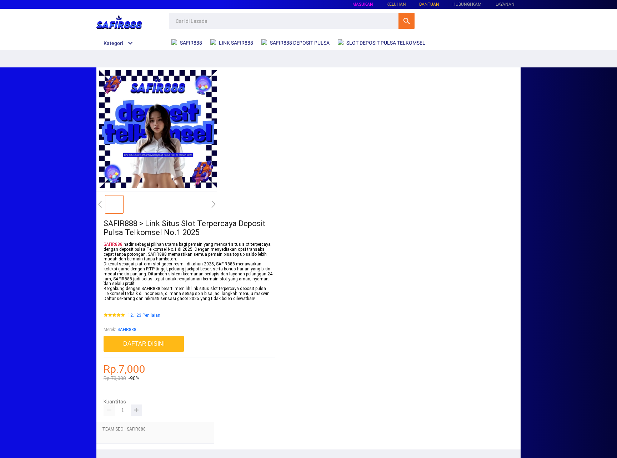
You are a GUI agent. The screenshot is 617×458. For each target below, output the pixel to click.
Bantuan (429, 4)
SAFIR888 (113, 244)
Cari (406, 21)
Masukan (362, 4)
